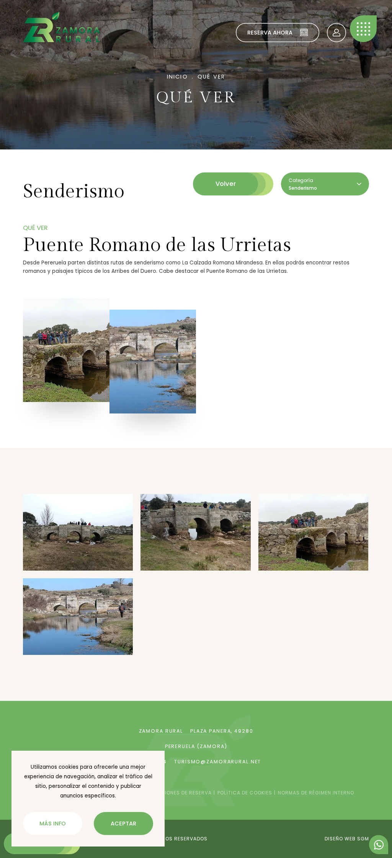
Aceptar (123, 823)
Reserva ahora (269, 32)
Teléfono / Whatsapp (378, 844)
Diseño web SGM (347, 838)
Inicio (177, 76)
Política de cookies (244, 792)
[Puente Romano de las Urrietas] (66, 350)
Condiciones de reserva (178, 792)
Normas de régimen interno (316, 792)
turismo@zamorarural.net (217, 761)
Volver (226, 183)
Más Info (52, 823)
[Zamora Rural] (61, 26)
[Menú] (363, 28)
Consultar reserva (336, 32)
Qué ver (211, 76)
